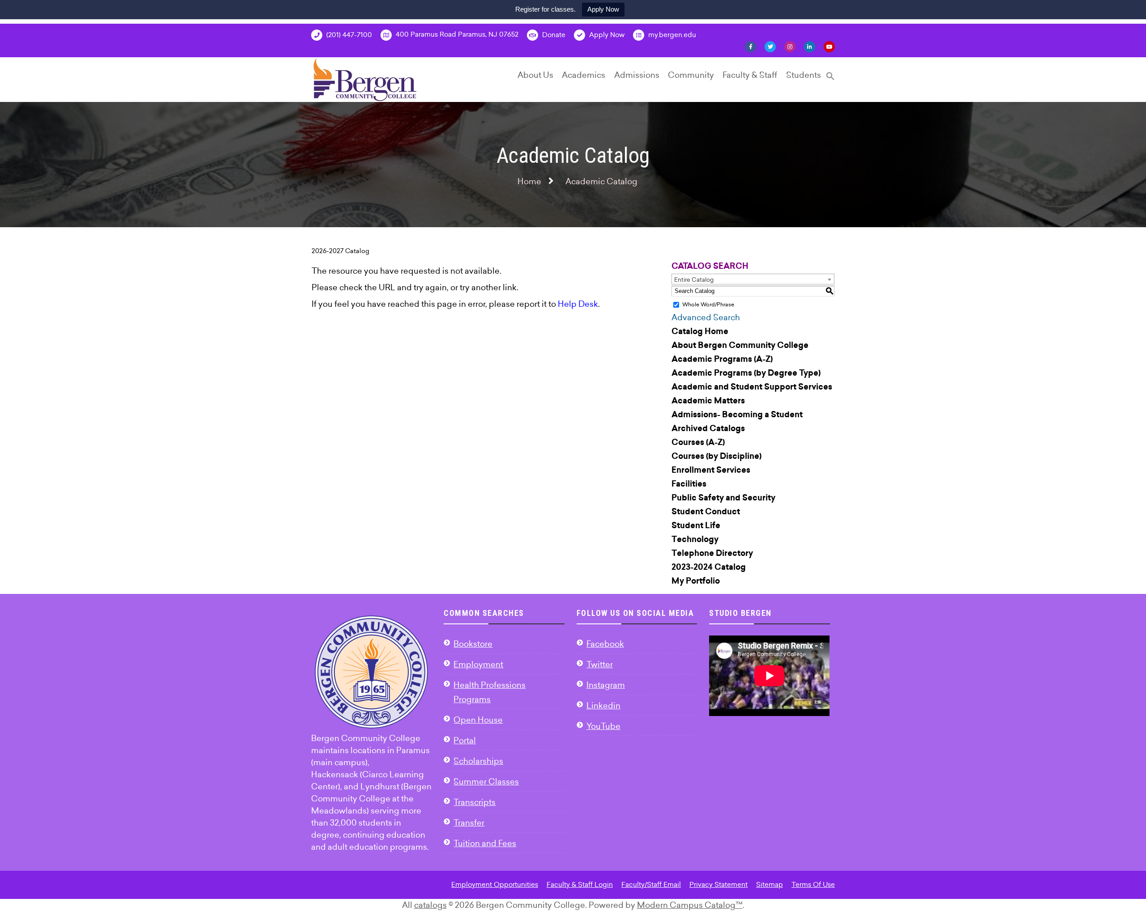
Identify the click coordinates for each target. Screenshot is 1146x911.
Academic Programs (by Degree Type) (746, 373)
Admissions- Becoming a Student (737, 414)
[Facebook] (750, 46)
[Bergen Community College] (365, 79)
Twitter (599, 664)
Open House (478, 719)
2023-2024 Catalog (708, 567)
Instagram (605, 685)
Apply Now (603, 9)
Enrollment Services (710, 470)
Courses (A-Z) (698, 442)
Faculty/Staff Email (651, 884)
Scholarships (478, 761)
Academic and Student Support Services (751, 387)
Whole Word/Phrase (708, 304)
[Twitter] (770, 46)
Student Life (695, 525)
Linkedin (603, 705)
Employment (478, 664)
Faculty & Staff (750, 75)
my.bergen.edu (671, 34)
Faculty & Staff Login (580, 884)
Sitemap (769, 884)
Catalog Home (699, 331)
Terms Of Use (813, 884)
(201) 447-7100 (348, 34)
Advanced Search (705, 317)
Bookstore (472, 643)
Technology (694, 539)
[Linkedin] (809, 46)
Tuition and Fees (484, 843)
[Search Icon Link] (830, 80)
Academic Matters (708, 401)
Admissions (636, 75)
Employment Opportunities (494, 884)
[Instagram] (789, 46)
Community (691, 75)
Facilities (688, 484)
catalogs (430, 905)
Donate (552, 34)
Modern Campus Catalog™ (690, 905)
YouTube (603, 726)
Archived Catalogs (708, 428)
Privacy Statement (718, 884)
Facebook (605, 643)
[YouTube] (829, 46)
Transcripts (474, 802)
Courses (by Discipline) (716, 456)
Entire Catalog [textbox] (694, 279)
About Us (535, 75)
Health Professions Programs (489, 692)
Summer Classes (486, 781)
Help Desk (578, 303)
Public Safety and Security (723, 498)
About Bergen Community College (739, 345)
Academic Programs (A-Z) (722, 359)
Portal (464, 740)
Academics (583, 75)
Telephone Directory (712, 553)
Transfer (468, 822)
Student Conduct (705, 511)
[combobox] (752, 279)
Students (803, 75)
